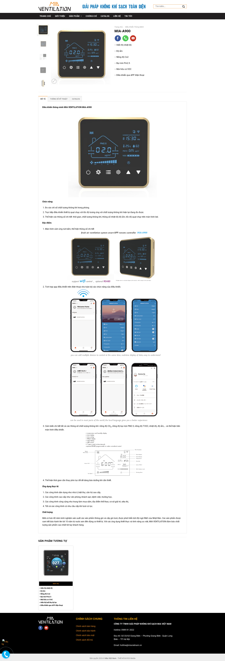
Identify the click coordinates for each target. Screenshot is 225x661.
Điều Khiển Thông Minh (134, 27)
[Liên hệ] (5, 656)
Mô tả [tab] (43, 99)
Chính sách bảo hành (85, 631)
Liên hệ (117, 16)
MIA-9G (56, 584)
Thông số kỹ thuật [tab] (58, 99)
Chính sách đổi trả (84, 640)
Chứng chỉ (91, 16)
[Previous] (55, 54)
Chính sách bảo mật (85, 635)
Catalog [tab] (76, 99)
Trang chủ (45, 16)
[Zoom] (54, 81)
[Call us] (125, 38)
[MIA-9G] (56, 563)
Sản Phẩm (74, 16)
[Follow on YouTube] (133, 38)
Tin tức (128, 16)
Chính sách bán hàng (85, 626)
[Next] (106, 54)
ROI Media (131, 658)
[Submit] (183, 6)
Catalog (105, 16)
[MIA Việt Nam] (54, 6)
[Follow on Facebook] (118, 38)
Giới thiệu (60, 16)
